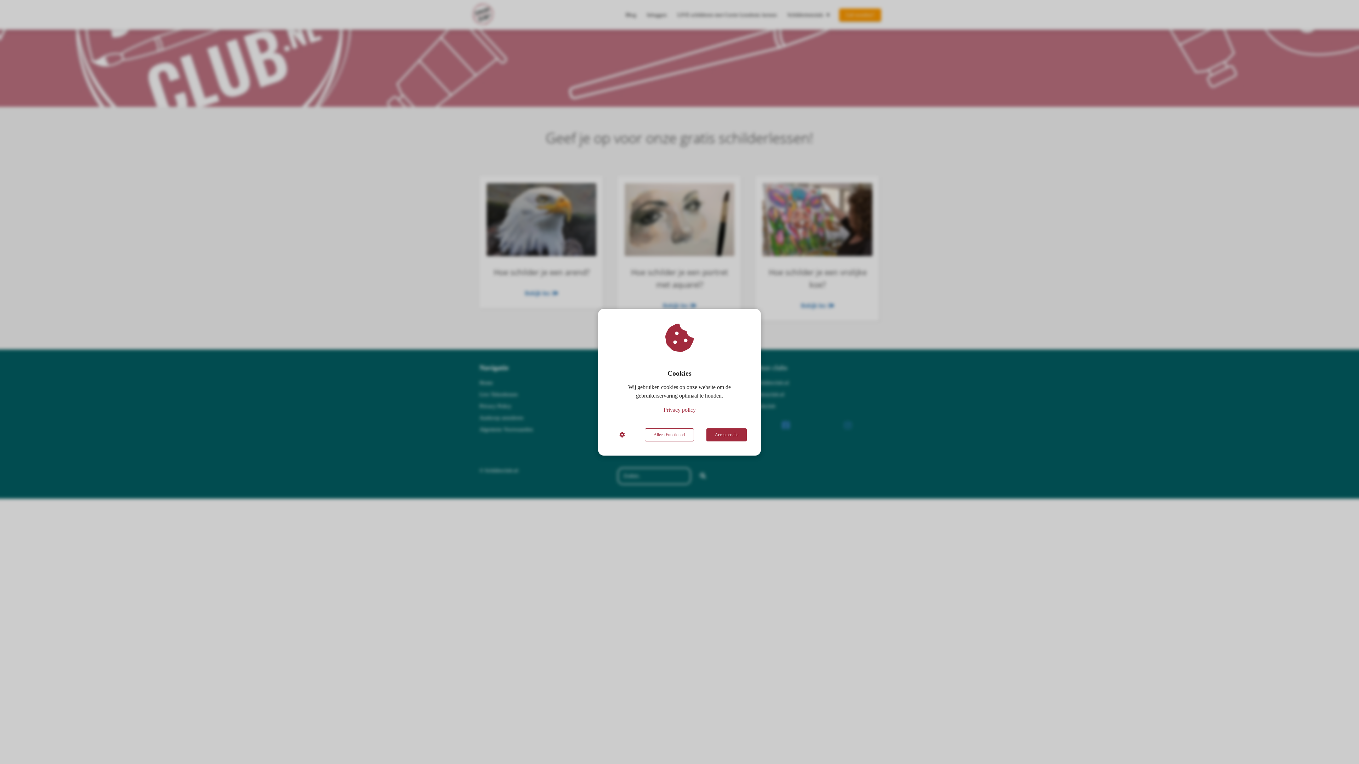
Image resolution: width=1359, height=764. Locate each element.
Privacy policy (680, 410)
